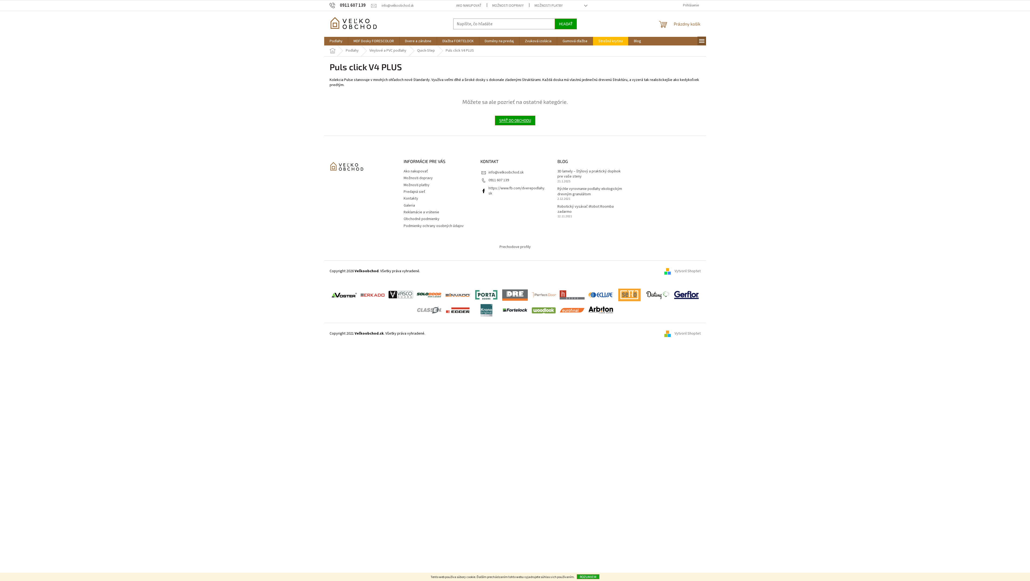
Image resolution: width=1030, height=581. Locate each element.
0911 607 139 (498, 180)
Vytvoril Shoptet (688, 271)
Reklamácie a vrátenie (421, 212)
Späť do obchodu (515, 120)
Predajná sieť (414, 191)
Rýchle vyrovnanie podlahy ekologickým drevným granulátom (589, 191)
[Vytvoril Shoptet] (669, 333)
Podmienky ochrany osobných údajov (434, 226)
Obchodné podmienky (421, 219)
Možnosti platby (549, 5)
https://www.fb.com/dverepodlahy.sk (516, 191)
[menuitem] (336, 41)
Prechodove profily (515, 247)
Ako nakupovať (468, 5)
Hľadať (565, 24)
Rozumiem (588, 577)
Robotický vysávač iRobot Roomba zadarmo (585, 209)
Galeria (409, 205)
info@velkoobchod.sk (506, 172)
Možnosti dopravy (508, 5)
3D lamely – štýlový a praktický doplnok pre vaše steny (589, 174)
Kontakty (411, 198)
